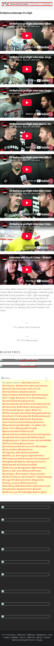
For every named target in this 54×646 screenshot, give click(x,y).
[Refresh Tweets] (46, 378)
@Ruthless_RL (8, 455)
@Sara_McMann (9, 449)
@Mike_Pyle (40, 425)
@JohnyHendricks (23, 479)
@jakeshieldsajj (44, 476)
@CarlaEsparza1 (42, 458)
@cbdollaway (27, 422)
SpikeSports (41, 635)
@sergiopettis (24, 467)
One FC (23, 637)
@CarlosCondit (9, 410)
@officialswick (23, 407)
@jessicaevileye (38, 473)
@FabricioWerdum (10, 404)
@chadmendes (9, 489)
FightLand (21, 635)
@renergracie (22, 455)
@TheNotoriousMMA (27, 464)
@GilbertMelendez (10, 419)
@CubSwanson (39, 397)
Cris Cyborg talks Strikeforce (27, 327)
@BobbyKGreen (25, 449)
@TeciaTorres (28, 446)
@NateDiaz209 (27, 431)
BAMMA (15, 637)
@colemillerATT (29, 476)
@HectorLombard (10, 443)
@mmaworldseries (39, 385)
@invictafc (7, 388)
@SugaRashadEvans (41, 413)
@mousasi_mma (23, 397)
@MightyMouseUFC (11, 440)
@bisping (19, 428)
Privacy (39, 640)
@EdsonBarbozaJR (11, 425)
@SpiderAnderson (28, 391)
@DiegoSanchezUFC (36, 461)
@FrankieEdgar (25, 492)
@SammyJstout (23, 473)
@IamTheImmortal (11, 422)
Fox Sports (10, 635)
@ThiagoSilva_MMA (11, 452)
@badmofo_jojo (9, 467)
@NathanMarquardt (41, 416)
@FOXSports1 (8, 385)
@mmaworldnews (10, 391)
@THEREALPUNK (28, 404)
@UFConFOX (33, 382)
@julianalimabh (9, 464)
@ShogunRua (44, 434)
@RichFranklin (30, 428)
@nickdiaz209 (24, 416)
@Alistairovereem (29, 434)
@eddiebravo (20, 461)
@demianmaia (43, 404)
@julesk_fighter (40, 492)
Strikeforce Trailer (27, 364)
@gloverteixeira (38, 467)
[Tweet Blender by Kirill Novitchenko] (50, 378)
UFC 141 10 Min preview (27, 340)
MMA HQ (31, 637)
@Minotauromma (28, 482)
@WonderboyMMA (11, 486)
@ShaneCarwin (9, 407)
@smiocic (6, 470)
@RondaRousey (9, 458)
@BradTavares (28, 440)
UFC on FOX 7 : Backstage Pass (27, 359)
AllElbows (31, 635)
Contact (47, 637)
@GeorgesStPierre (39, 407)
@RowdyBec (41, 446)
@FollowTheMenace (11, 476)
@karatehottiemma (11, 434)
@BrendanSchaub (41, 486)
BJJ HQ (39, 637)
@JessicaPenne (27, 443)
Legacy (7, 637)
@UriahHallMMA (43, 440)
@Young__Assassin (11, 482)
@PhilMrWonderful (36, 437)
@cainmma (38, 422)
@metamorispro (20, 388)
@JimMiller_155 (27, 425)
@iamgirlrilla (8, 461)
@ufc (24, 382)
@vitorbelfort (27, 486)
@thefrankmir (25, 394)
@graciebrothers (36, 455)
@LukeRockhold (9, 400)
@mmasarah (21, 437)
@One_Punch (8, 428)
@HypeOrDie (38, 479)
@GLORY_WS (34, 388)
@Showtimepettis (40, 394)
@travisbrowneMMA (11, 446)
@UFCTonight (8, 397)
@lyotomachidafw (10, 431)
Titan (50, 635)
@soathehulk (8, 437)
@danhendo (25, 419)
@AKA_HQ (36, 410)
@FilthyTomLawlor (11, 413)
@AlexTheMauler (10, 394)
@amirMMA (26, 413)
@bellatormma (23, 385)
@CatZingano (8, 473)
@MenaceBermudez (31, 470)
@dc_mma (17, 470)
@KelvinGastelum (26, 458)
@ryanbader (37, 419)
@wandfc (37, 489)
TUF (3, 635)
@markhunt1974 (10, 416)
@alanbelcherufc (24, 489)
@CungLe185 (8, 479)
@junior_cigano (24, 410)
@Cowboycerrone (26, 400)
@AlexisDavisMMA (30, 452)
